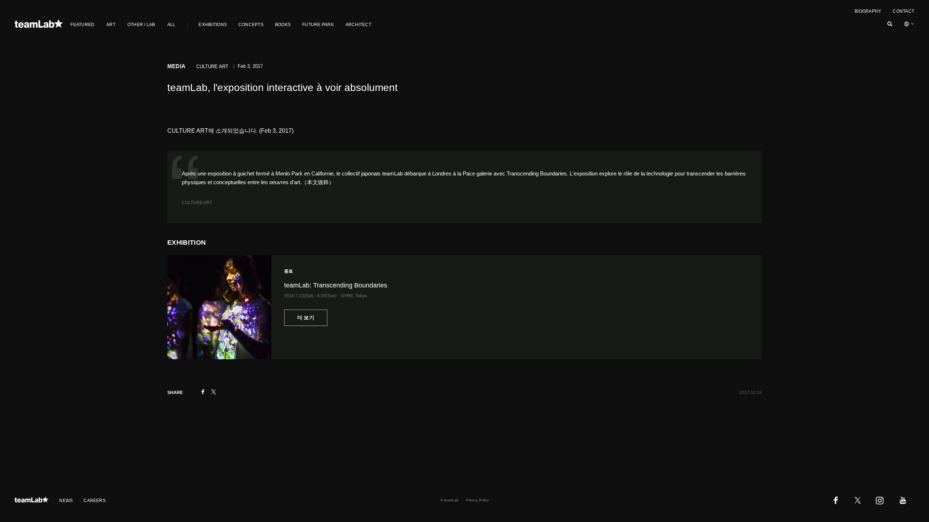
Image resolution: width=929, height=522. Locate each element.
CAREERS (94, 500)
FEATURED (82, 24)
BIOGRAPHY (868, 11)
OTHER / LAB (141, 24)
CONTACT (903, 11)
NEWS (66, 500)
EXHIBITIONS (213, 24)
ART (110, 24)
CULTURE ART (197, 202)
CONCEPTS (250, 24)
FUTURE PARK (318, 24)
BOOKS (283, 24)
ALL (171, 24)
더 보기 (305, 317)
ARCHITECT (358, 24)
